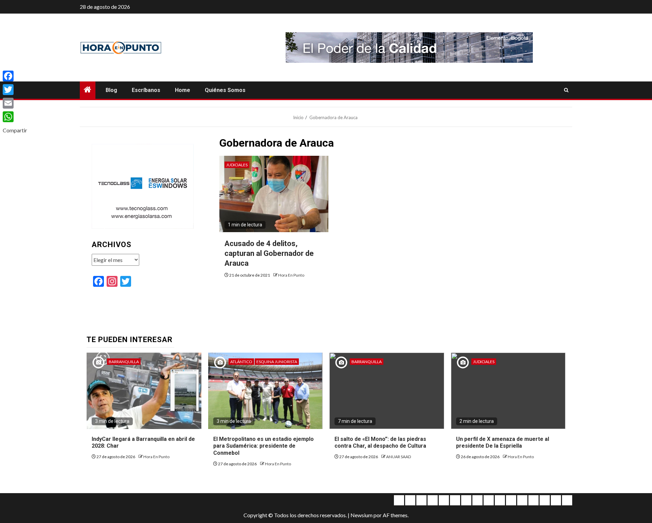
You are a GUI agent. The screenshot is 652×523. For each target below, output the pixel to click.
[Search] (566, 90)
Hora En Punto (291, 275)
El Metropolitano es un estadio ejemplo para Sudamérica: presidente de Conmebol (263, 446)
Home (182, 90)
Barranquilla (124, 361)
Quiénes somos (225, 90)
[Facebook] (15, 76)
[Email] (15, 103)
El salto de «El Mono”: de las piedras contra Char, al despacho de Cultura (380, 442)
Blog (111, 90)
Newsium (361, 515)
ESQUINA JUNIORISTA (276, 361)
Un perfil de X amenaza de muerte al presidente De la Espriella (502, 442)
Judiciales (237, 164)
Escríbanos (146, 90)
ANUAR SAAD (398, 456)
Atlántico (241, 361)
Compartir (15, 130)
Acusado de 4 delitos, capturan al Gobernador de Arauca (269, 253)
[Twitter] (15, 89)
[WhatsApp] (15, 117)
